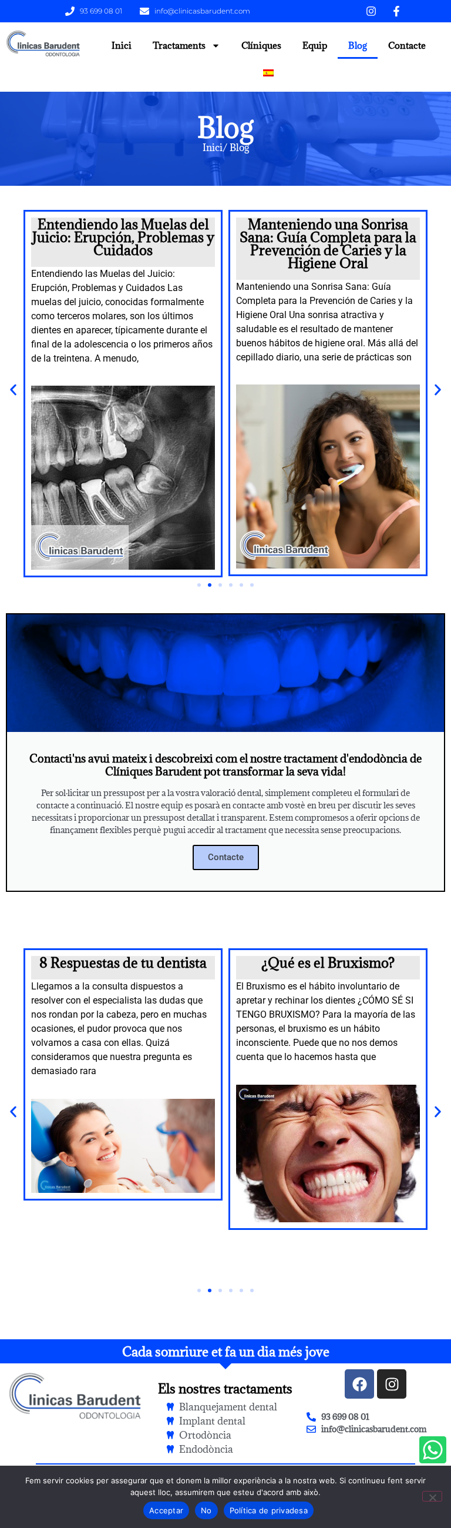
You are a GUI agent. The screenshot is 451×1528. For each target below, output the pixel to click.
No (206, 1510)
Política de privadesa (269, 1510)
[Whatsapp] (432, 1449)
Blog (357, 45)
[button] (13, 389)
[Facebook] (359, 1384)
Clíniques (261, 45)
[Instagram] (391, 1384)
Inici (122, 45)
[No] (432, 1496)
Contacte (407, 45)
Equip (314, 45)
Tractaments (179, 45)
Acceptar (166, 1510)
